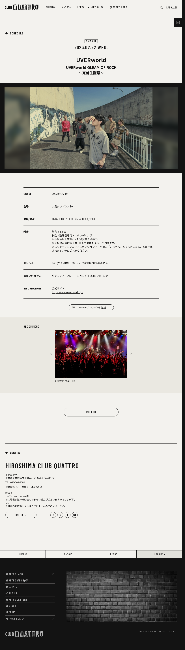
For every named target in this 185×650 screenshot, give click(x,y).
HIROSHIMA (159, 554)
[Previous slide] (51, 353)
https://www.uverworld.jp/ (67, 292)
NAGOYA (68, 554)
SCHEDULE (16, 33)
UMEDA (113, 554)
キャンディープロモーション (68, 276)
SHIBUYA (22, 554)
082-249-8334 (100, 276)
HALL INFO (21, 514)
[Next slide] (131, 353)
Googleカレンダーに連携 (92, 307)
